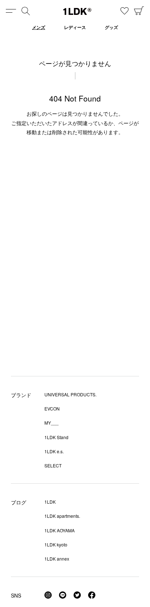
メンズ (38, 27)
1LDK (77, 11)
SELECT (53, 465)
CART (139, 11)
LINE (62, 595)
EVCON (52, 408)
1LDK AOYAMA (59, 530)
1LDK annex (56, 559)
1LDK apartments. (62, 516)
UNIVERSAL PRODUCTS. (70, 394)
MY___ (51, 423)
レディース (75, 27)
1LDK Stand (56, 437)
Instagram (48, 595)
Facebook (91, 595)
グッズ (111, 27)
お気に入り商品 (124, 11)
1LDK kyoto (55, 544)
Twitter (77, 595)
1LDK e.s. (54, 451)
